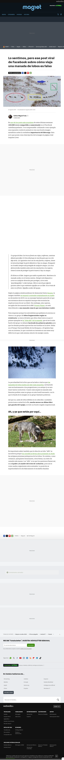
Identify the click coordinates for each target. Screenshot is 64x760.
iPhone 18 (30, 46)
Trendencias (7, 730)
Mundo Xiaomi (7, 723)
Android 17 (43, 634)
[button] (21, 116)
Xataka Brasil (7, 747)
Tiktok (40, 657)
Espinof (29, 716)
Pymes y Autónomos (18, 732)
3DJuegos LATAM (19, 745)
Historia (26, 14)
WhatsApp (10, 657)
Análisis (26, 679)
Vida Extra (17, 716)
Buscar (58, 699)
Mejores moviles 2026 (21, 634)
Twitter (58, 14)
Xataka (5, 714)
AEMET (7, 46)
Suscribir (31, 645)
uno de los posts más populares (22, 122)
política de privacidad (26, 648)
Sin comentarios (15, 73)
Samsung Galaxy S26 (41, 46)
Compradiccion (8, 734)
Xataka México (8, 745)
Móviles (6, 682)
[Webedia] (60, 1)
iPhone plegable (33, 634)
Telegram (27, 657)
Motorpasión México (53, 745)
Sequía (18, 46)
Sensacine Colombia (29, 747)
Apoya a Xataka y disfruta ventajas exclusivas (31, 665)
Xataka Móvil (7, 716)
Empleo (26, 688)
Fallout (24, 46)
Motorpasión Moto (54, 716)
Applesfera (6, 719)
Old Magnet (31, 536)
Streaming (7, 679)
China (12, 46)
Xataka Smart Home (9, 721)
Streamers (11, 14)
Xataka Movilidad (48, 682)
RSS (30, 657)
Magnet (32, 8)
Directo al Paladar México (43, 745)
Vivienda (19, 14)
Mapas (4, 14)
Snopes (50, 293)
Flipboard (28, 73)
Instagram (23, 657)
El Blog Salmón (19, 730)
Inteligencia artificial (49, 685)
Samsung (26, 685)
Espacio (46, 679)
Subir (55, 706)
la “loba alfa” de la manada (32, 320)
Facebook (61, 14)
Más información (10, 758)
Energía (26, 682)
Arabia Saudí (52, 46)
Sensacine (29, 714)
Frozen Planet (39, 305)
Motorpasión (53, 714)
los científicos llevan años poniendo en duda (38, 454)
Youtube (20, 657)
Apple (5, 685)
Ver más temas (8, 692)
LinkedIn (37, 657)
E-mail (31, 73)
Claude (50, 634)
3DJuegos (17, 714)
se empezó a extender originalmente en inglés (37, 295)
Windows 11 (47, 688)
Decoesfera (7, 732)
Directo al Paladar (43, 714)
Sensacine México (31, 745)
